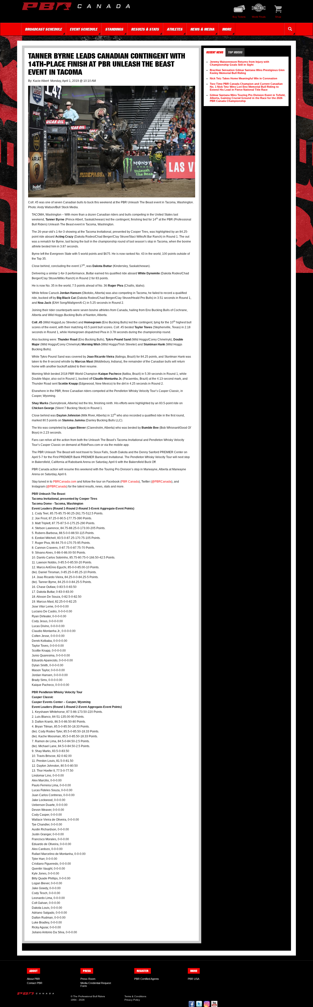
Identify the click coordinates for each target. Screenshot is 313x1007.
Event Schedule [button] (83, 29)
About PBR (33, 978)
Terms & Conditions (135, 996)
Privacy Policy (132, 999)
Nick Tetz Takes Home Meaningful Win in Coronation (243, 78)
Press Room (87, 978)
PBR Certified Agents (146, 978)
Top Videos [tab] (235, 52)
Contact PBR (34, 983)
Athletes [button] (174, 29)
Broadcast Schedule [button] (43, 29)
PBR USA (193, 978)
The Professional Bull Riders (89, 996)
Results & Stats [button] (145, 29)
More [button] (226, 29)
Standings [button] (114, 29)
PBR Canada (130, 481)
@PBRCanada (161, 481)
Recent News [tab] (214, 52)
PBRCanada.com (64, 481)
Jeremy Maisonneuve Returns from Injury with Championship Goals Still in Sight (239, 63)
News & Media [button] (202, 29)
